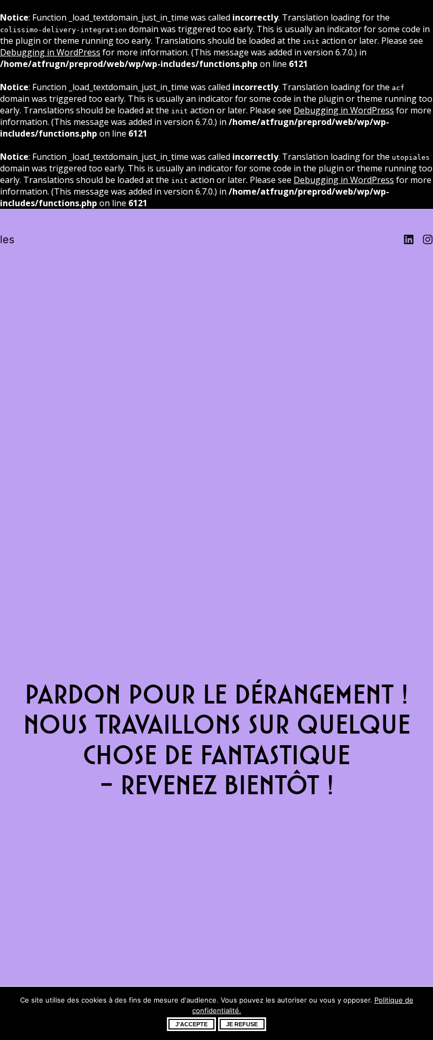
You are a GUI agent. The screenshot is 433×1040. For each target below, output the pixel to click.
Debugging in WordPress (50, 52)
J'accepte (191, 1024)
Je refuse (242, 1024)
